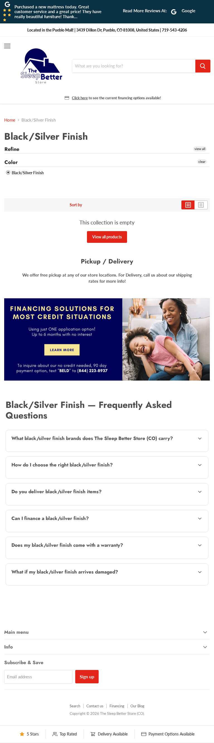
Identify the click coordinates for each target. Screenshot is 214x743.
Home (9, 120)
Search (75, 706)
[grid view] (187, 204)
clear (201, 161)
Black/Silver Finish (27, 172)
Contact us (94, 706)
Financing (117, 706)
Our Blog (137, 706)
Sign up (87, 676)
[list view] (201, 204)
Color (11, 162)
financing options (53, 531)
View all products (107, 236)
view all (199, 149)
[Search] (202, 66)
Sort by (76, 205)
